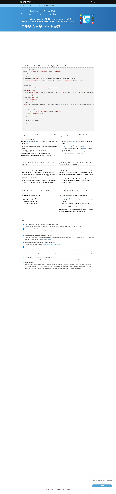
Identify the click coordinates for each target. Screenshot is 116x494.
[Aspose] (25, 2)
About (71, 2)
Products (48, 2)
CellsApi (35, 141)
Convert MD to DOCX (67, 493)
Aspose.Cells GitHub (81, 146)
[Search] (94, 2)
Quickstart (27, 226)
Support (60, 2)
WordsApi (28, 141)
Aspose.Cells (65, 153)
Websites (66, 2)
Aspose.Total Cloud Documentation (52, 244)
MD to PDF (30, 198)
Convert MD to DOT (48, 493)
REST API (81, 153)
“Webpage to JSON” (70, 198)
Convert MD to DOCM (87, 493)
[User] (91, 2)
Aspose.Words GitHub (69, 146)
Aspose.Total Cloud (33, 184)
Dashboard (73, 141)
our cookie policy (101, 483)
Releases (84, 148)
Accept (102, 485)
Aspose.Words (89, 152)
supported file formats (46, 239)
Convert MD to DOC (29, 493)
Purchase (54, 2)
